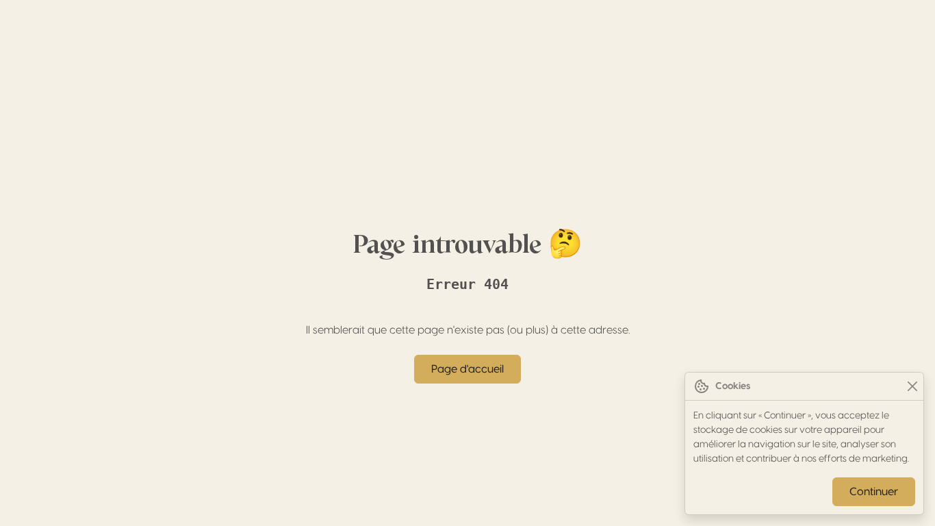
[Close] (912, 386)
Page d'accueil (467, 369)
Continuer (873, 491)
